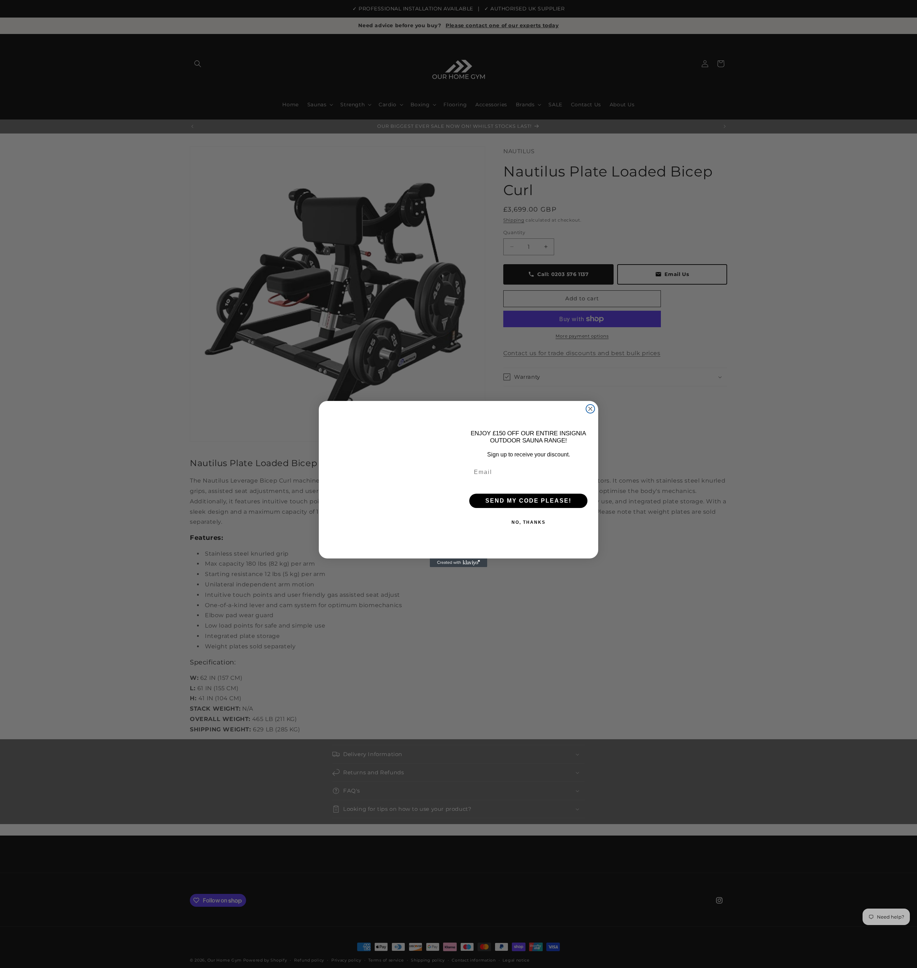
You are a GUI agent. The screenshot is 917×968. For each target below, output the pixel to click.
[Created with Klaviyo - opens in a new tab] (458, 562)
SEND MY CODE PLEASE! (528, 501)
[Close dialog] (590, 409)
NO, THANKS (529, 522)
